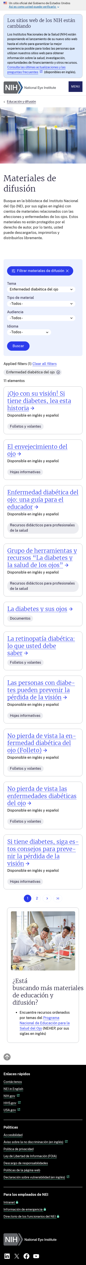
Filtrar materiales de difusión (40, 271)
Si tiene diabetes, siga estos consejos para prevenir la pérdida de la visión (43, 852)
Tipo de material (20, 298)
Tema (11, 284)
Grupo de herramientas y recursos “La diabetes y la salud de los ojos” (42, 558)
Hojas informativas (25, 472)
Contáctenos (13, 1082)
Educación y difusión (21, 101)
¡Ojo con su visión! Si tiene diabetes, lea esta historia (39, 401)
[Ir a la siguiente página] (47, 898)
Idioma (12, 326)
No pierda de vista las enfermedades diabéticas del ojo (42, 796)
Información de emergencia (23, 1209)
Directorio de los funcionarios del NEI (30, 1216)
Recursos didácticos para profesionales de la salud (42, 528)
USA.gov (10, 1110)
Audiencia (15, 312)
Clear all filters (44, 364)
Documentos (20, 618)
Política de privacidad (19, 1149)
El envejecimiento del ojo (37, 450)
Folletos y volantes (25, 426)
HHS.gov (10, 1103)
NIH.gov (9, 1096)
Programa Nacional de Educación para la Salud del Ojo (45, 1023)
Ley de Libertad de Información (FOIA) (30, 1156)
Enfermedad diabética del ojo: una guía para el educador (43, 499)
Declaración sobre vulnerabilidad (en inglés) (34, 1177)
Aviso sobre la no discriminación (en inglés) (33, 1142)
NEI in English (13, 1089)
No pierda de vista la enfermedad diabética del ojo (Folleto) (41, 743)
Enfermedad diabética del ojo (30, 372)
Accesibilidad (13, 1135)
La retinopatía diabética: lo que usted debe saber (41, 646)
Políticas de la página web (22, 1170)
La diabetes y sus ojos (37, 609)
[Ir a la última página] (57, 898)
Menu (75, 86)
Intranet (9, 1202)
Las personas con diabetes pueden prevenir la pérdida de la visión (41, 690)
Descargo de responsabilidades (26, 1163)
